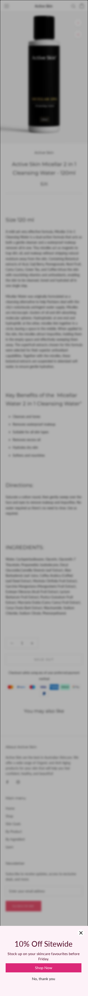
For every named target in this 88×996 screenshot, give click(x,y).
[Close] (81, 933)
